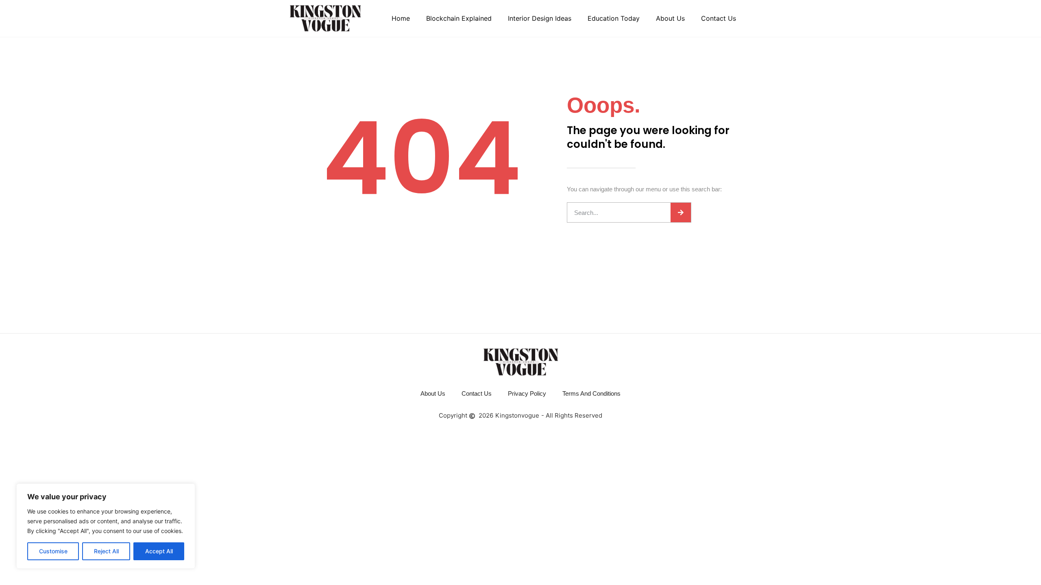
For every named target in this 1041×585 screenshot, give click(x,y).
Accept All (159, 551)
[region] (105, 526)
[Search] (681, 212)
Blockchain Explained (459, 18)
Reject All (106, 551)
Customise (53, 551)
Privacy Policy (527, 393)
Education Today (614, 18)
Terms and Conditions (591, 393)
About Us (670, 18)
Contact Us (718, 18)
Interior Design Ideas (539, 18)
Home (401, 18)
